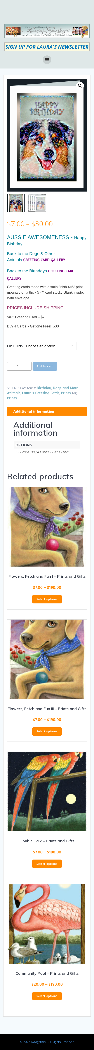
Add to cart (45, 366)
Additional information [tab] (33, 411)
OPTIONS (15, 346)
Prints (66, 392)
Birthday (44, 387)
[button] (80, 86)
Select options (47, 599)
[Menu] (47, 59)
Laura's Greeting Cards (40, 392)
